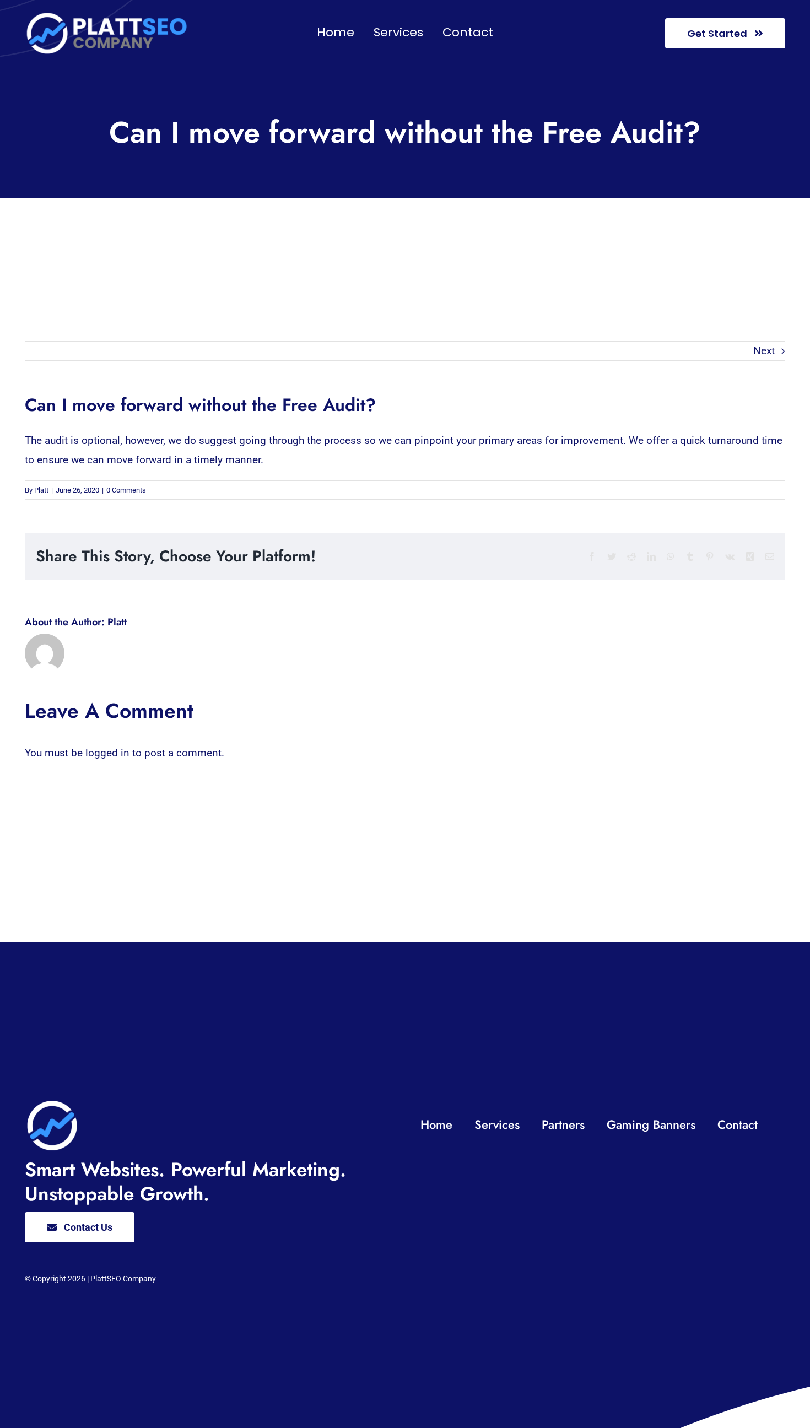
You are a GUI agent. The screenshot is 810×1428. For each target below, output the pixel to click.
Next (764, 350)
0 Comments (126, 490)
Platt (41, 490)
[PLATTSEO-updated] (107, 16)
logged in (107, 753)
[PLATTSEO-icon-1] (52, 1103)
